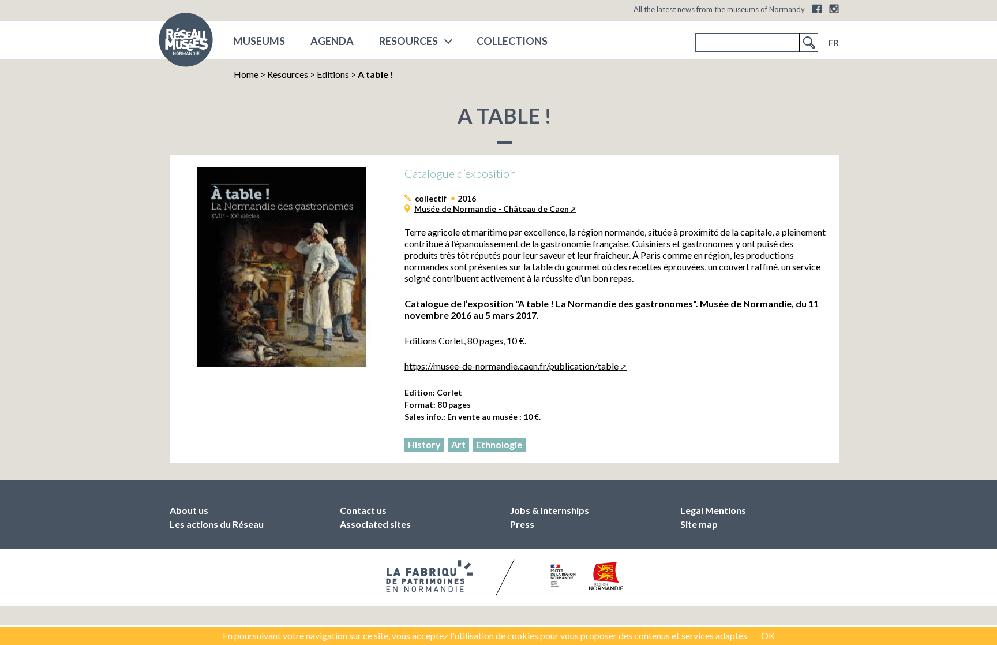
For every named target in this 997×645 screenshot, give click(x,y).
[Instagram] (834, 8)
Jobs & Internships (549, 510)
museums (259, 41)
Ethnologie (499, 444)
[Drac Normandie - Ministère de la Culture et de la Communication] (562, 575)
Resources (408, 41)
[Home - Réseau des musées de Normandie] (185, 43)
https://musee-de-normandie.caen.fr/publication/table (511, 365)
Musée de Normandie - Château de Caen (491, 209)
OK (768, 635)
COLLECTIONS (512, 41)
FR (833, 42)
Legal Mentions (713, 510)
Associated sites (375, 524)
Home (247, 74)
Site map (699, 524)
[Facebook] (817, 8)
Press (522, 524)
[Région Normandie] (606, 576)
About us (189, 510)
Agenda (332, 41)
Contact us (363, 510)
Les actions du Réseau (217, 524)
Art (458, 444)
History (424, 444)
